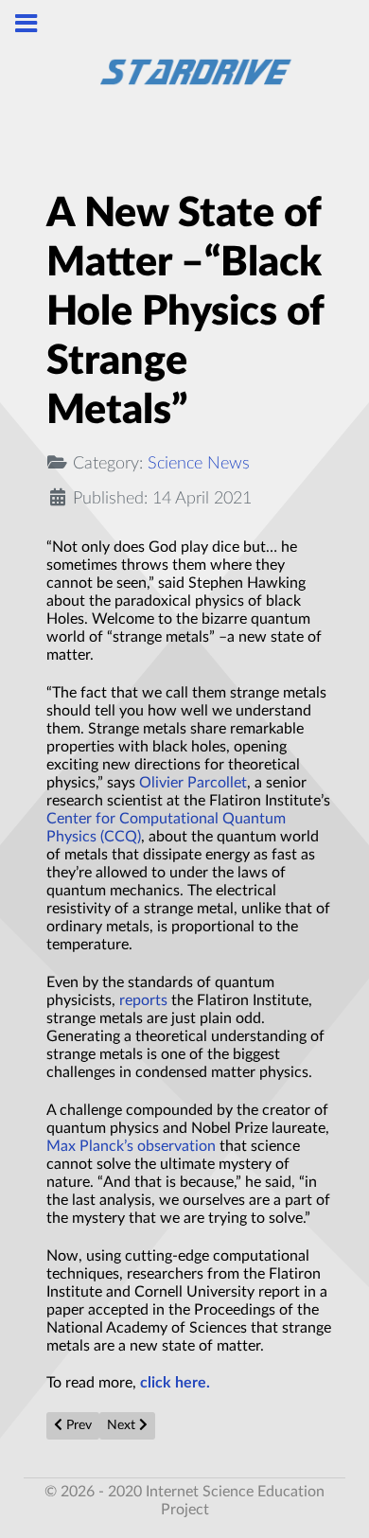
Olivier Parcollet (193, 782)
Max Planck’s (89, 1146)
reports (143, 1000)
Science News (199, 463)
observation (176, 1146)
